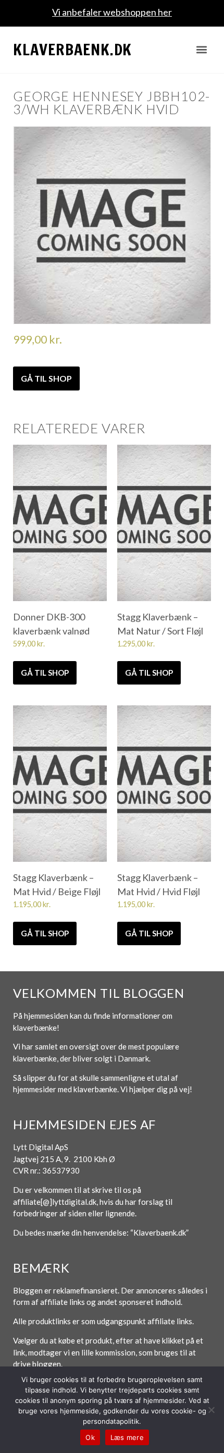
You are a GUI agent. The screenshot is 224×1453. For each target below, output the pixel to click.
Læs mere (127, 1437)
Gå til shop (46, 378)
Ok (90, 1437)
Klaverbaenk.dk (72, 49)
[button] (201, 49)
